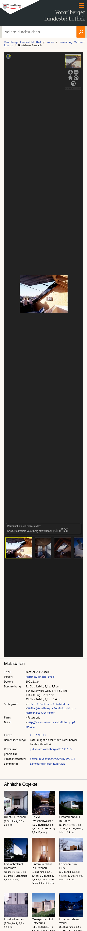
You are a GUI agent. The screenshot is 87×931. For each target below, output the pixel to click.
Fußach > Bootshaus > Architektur (48, 704)
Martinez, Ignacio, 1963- (40, 676)
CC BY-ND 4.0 (38, 735)
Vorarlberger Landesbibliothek (23, 42)
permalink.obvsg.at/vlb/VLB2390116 (52, 759)
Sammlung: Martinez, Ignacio (47, 763)
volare (50, 42)
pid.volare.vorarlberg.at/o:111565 (51, 749)
